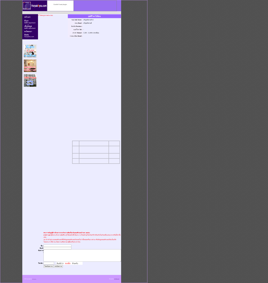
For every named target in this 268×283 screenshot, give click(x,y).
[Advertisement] (71, 12)
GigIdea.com (116, 278)
